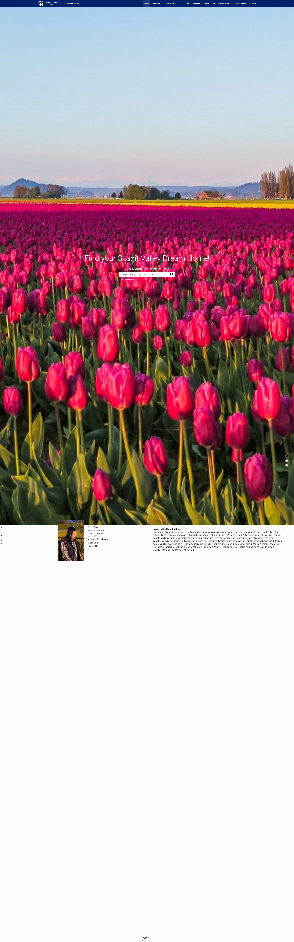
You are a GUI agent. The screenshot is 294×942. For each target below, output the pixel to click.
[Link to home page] (50, 3)
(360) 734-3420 (98, 533)
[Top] (286, 456)
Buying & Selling (171, 4)
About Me (186, 4)
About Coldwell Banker (220, 3)
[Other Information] (286, 465)
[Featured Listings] (286, 460)
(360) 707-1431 (98, 531)
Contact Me (93, 546)
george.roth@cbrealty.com (98, 539)
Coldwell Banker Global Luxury (244, 3)
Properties (156, 4)
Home (146, 3)
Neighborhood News (201, 3)
